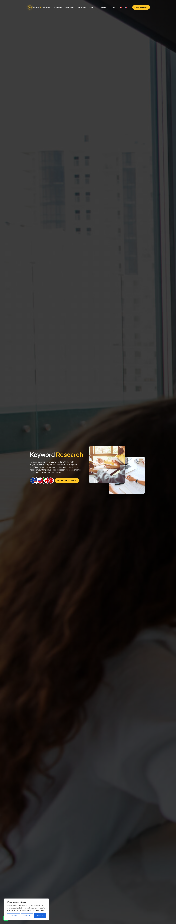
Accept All (39, 915)
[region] (26, 909)
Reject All (27, 915)
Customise (13, 915)
